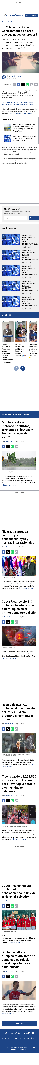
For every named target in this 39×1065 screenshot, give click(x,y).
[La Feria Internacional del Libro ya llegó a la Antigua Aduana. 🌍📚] (21, 331)
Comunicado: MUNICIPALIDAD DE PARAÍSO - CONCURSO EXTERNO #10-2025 (30, 255)
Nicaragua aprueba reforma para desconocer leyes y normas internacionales (18, 537)
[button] (31, 15)
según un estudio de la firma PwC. (21, 113)
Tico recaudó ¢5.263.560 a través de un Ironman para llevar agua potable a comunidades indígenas (19, 784)
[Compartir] (36, 84)
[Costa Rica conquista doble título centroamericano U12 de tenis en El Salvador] (19, 920)
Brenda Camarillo (9, 617)
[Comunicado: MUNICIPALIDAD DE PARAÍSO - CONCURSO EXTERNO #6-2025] (7, 138)
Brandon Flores (16, 76)
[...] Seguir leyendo (8, 485)
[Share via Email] (31, 84)
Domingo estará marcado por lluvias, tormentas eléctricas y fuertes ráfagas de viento (17, 430)
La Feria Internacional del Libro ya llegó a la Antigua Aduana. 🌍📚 (20, 350)
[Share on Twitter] (23, 84)
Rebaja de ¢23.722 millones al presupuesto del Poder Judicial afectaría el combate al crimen (18, 712)
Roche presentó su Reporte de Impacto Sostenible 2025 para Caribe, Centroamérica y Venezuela (7, 353)
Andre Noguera (8, 441)
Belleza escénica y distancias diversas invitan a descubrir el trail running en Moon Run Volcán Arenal (24, 127)
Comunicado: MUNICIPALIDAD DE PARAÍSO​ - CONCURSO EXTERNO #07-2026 (30, 301)
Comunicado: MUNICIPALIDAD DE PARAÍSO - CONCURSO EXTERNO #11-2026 (30, 239)
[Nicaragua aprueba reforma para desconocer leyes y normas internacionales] (19, 566)
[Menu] (4, 15)
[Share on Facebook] (18, 84)
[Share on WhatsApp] (27, 84)
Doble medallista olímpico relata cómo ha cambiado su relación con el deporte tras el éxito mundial (18, 959)
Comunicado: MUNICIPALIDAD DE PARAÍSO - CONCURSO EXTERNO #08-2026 (30, 286)
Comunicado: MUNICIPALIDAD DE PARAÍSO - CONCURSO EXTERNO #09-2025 (30, 270)
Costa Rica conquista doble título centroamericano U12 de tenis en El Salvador (19, 891)
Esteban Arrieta (8, 724)
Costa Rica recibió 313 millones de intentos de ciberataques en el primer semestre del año (19, 607)
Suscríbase (30, 1038)
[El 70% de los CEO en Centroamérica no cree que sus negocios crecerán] (20, 62)
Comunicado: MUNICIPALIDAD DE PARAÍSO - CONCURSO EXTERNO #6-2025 (24, 138)
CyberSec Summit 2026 (10, 656)
